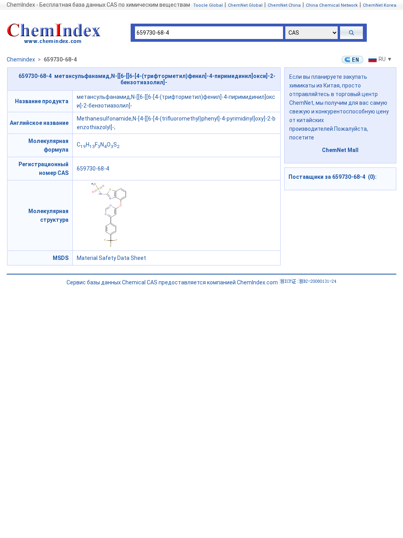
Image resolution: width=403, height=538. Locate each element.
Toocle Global (208, 5)
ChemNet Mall (340, 150)
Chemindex (21, 59)
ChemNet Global (245, 5)
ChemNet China (284, 5)
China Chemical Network (332, 5)
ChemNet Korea (379, 5)
